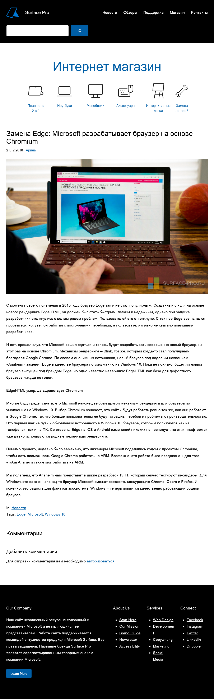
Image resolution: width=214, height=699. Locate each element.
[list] (106, 99)
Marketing (161, 646)
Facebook (195, 620)
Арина (31, 150)
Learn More (18, 673)
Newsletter (128, 639)
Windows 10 (55, 514)
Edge (21, 514)
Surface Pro (37, 12)
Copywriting (163, 639)
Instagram (195, 626)
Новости (18, 508)
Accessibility (129, 646)
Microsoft (35, 514)
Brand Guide (129, 633)
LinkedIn (194, 639)
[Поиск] (79, 30)
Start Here (127, 620)
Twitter (192, 633)
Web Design (163, 620)
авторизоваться (101, 561)
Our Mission (129, 626)
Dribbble (194, 646)
